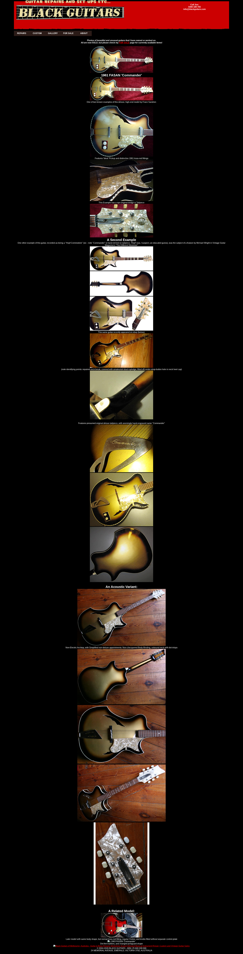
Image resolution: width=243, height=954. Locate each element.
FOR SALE (68, 33)
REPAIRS (21, 33)
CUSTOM (37, 33)
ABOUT (84, 33)
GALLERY (53, 33)
